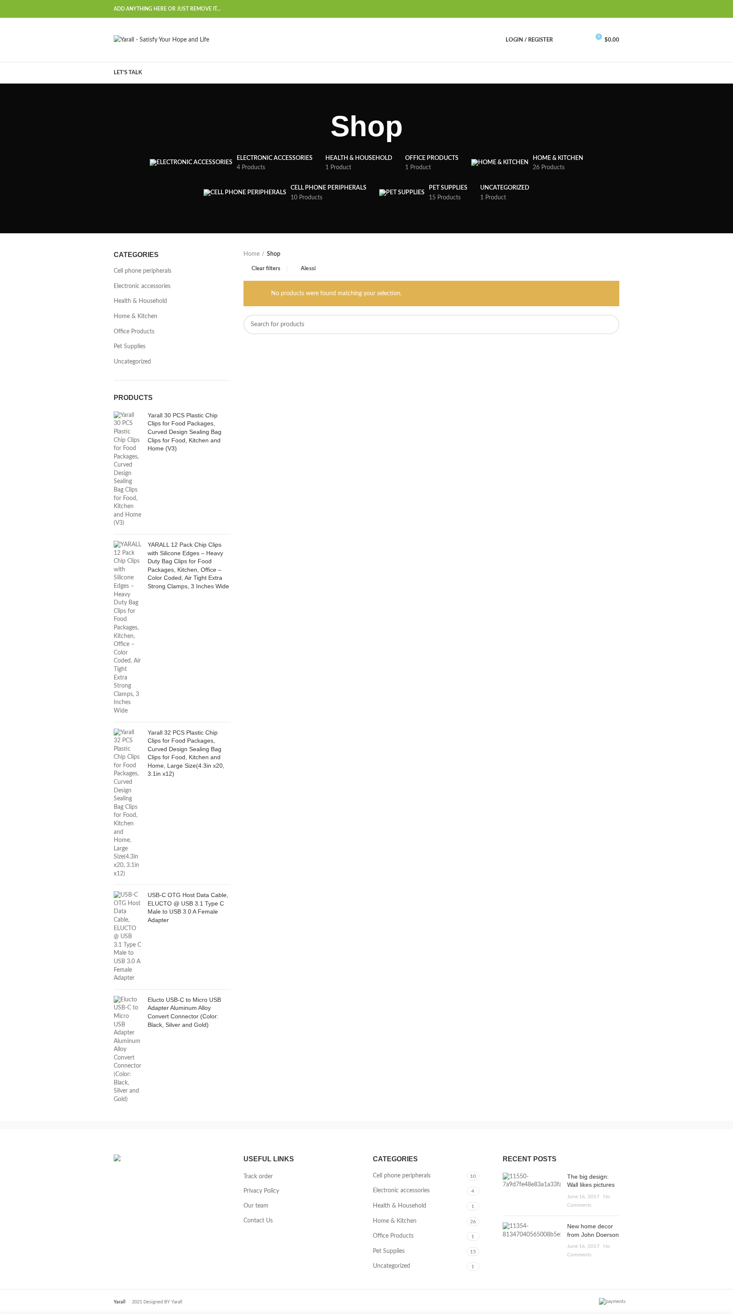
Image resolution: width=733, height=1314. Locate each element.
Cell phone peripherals (142, 271)
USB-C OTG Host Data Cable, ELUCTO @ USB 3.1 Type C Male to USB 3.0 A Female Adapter (188, 907)
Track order (258, 1177)
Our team (256, 1206)
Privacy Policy (261, 1191)
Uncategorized (132, 362)
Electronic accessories (142, 286)
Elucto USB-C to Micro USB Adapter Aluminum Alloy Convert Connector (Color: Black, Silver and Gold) (184, 1012)
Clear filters (266, 268)
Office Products (134, 332)
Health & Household (140, 301)
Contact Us (258, 1221)
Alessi (308, 268)
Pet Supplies (129, 346)
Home (251, 254)
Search (607, 324)
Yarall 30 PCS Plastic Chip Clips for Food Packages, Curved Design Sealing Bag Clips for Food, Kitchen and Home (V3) (184, 432)
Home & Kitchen (135, 316)
